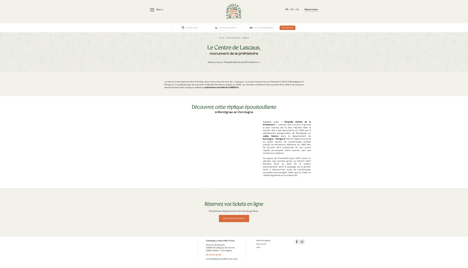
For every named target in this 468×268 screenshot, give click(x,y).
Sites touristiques (233, 38)
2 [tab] (209, 189)
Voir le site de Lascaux (234, 219)
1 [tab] (205, 189)
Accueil (221, 38)
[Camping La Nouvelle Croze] (233, 11)
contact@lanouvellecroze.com (222, 259)
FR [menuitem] (286, 10)
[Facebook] (297, 242)
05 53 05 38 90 (213, 255)
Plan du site (261, 244)
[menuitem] (287, 10)
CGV (258, 248)
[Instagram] (302, 242)
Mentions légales (263, 241)
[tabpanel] (207, 158)
